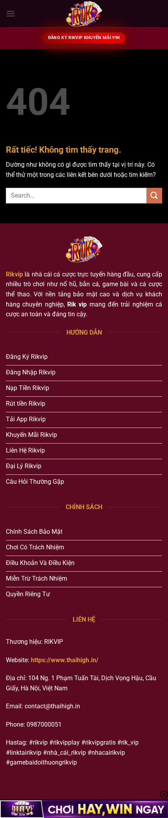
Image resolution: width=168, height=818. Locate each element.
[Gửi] (154, 195)
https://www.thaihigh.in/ (64, 660)
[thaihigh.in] (84, 13)
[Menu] (10, 13)
